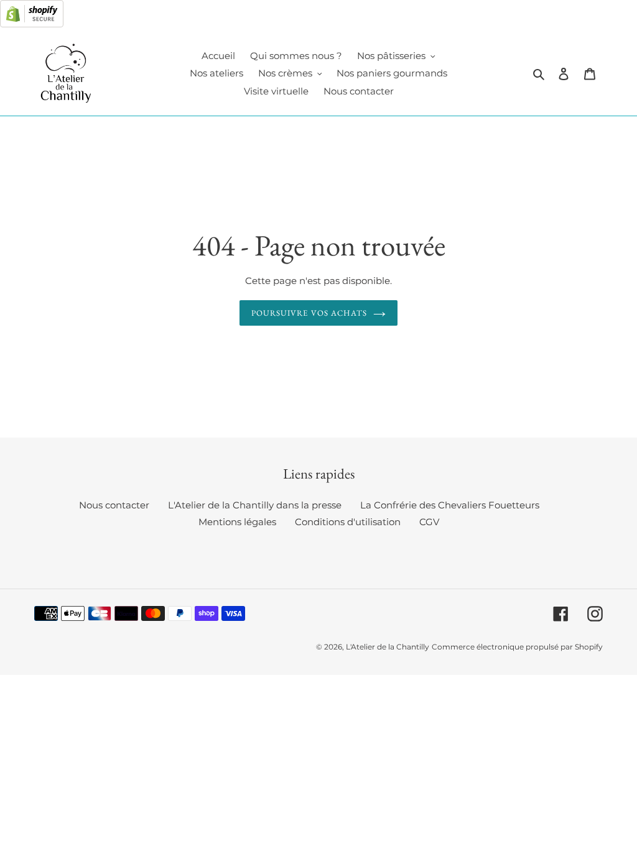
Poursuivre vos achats (309, 313)
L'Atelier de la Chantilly (387, 646)
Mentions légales (237, 522)
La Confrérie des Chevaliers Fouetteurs (449, 505)
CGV (429, 522)
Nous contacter (114, 505)
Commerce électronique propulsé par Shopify (517, 646)
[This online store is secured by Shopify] (31, 24)
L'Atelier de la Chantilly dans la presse (255, 505)
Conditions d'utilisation (348, 522)
